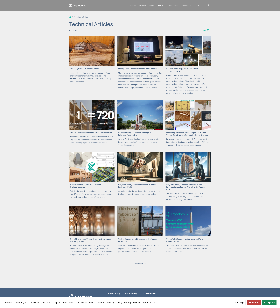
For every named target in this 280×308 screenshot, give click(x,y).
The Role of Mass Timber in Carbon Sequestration (91, 132)
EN (198, 5)
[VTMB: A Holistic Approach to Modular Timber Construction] (188, 50)
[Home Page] (70, 17)
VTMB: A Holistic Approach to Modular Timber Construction (182, 70)
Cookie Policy (131, 293)
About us (133, 5)
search (209, 5)
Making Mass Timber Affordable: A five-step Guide (139, 69)
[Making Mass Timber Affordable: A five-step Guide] (140, 50)
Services (152, 5)
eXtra (160, 5)
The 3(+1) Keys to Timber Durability (84, 69)
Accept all (269, 302)
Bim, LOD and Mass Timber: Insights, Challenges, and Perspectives (90, 240)
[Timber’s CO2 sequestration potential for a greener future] (188, 221)
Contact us (186, 5)
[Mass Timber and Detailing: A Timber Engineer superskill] (92, 166)
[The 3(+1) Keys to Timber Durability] (92, 50)
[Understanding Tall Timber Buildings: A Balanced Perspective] (140, 114)
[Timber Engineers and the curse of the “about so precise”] (140, 221)
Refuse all (254, 302)
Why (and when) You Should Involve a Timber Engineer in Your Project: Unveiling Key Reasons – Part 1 (187, 187)
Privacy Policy (114, 293)
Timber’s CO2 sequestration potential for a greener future (184, 240)
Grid (140, 30)
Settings (239, 302)
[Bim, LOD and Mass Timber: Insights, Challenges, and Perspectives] (92, 221)
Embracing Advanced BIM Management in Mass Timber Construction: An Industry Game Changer (187, 133)
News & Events (172, 5)
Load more (140, 263)
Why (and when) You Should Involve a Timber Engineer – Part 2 (137, 185)
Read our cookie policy (144, 302)
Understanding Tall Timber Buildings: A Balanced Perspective (134, 133)
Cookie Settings (149, 293)
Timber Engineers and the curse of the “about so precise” (137, 240)
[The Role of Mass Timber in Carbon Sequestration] (92, 114)
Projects (142, 5)
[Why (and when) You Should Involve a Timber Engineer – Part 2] (140, 166)
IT (201, 5)
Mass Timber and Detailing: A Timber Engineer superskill (85, 185)
